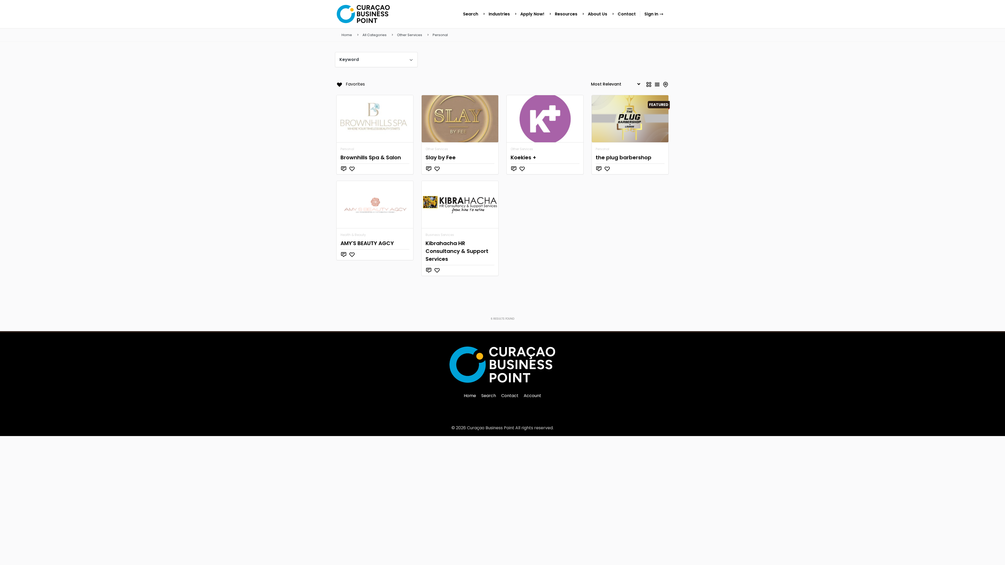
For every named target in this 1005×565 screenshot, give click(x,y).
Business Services (440, 235)
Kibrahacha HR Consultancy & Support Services (457, 251)
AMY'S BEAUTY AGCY (367, 243)
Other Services (409, 35)
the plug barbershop (623, 157)
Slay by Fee (441, 157)
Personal (440, 35)
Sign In (651, 14)
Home (347, 35)
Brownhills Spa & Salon (370, 157)
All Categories (374, 35)
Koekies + (523, 157)
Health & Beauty (353, 235)
